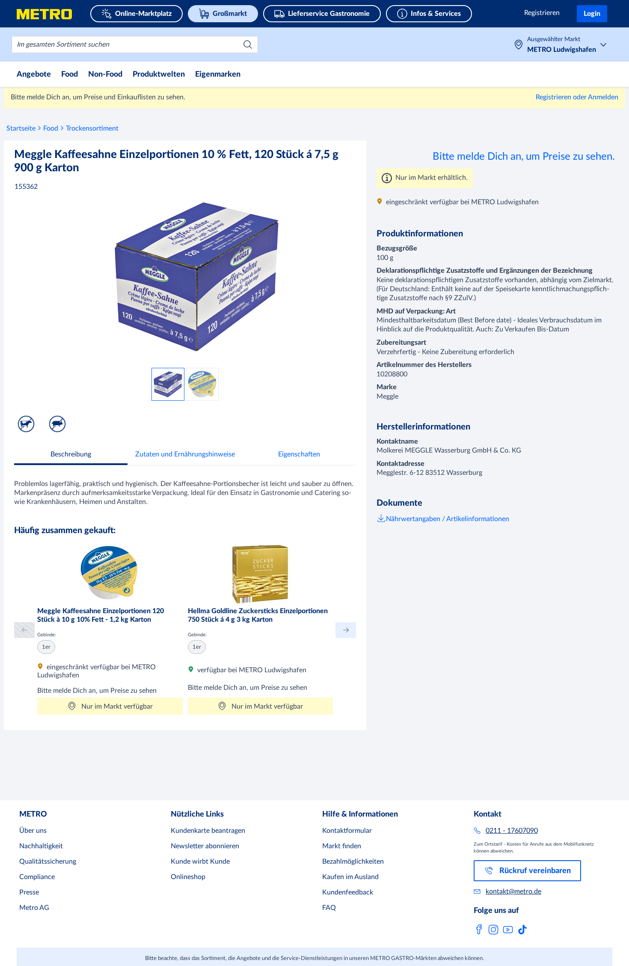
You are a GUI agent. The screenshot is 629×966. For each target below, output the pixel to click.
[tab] (71, 455)
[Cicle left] (24, 630)
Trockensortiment (92, 128)
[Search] (247, 44)
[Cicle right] (345, 630)
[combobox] (135, 44)
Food (50, 128)
